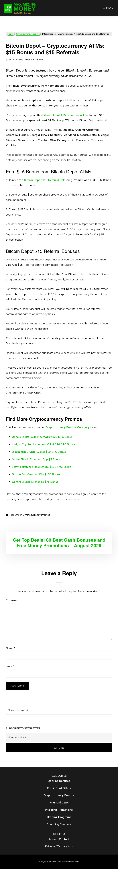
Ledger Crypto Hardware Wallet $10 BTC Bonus (43, 444)
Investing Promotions (59, 809)
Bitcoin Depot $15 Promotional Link (65, 115)
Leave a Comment (34, 59)
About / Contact (59, 839)
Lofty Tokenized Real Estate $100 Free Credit (41, 467)
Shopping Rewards (59, 824)
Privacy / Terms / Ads (59, 846)
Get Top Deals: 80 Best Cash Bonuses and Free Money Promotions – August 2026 (59, 542)
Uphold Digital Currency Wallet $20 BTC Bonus (42, 437)
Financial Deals (59, 802)
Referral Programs (59, 817)
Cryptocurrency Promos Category (67, 427)
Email (10, 666)
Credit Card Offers (59, 788)
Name (10, 648)
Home (11, 33)
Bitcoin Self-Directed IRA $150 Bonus (36, 474)
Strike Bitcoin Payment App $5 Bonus (36, 459)
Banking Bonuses (59, 781)
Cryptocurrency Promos (28, 33)
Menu (109, 7)
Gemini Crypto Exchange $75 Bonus (35, 481)
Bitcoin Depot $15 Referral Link (44, 180)
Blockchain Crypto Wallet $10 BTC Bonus (39, 451)
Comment (12, 600)
